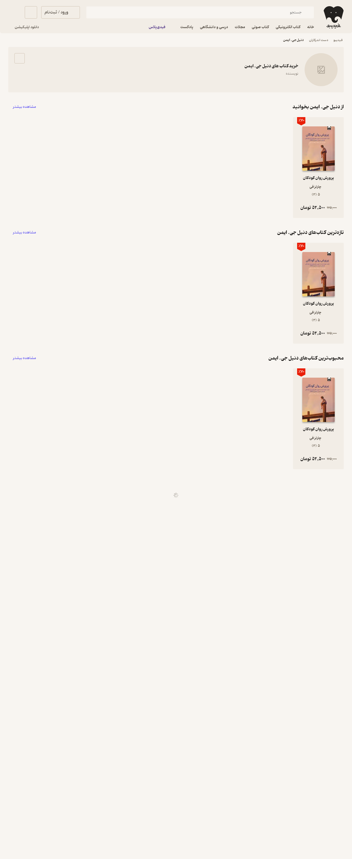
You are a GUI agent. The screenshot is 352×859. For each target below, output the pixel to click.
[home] (333, 17)
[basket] (31, 12)
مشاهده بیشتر (24, 107)
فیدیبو (338, 40)
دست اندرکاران (318, 40)
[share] (19, 58)
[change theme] (14, 12)
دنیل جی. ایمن (293, 40)
